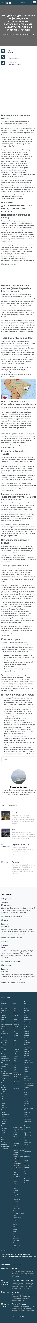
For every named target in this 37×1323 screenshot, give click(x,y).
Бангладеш (4, 1040)
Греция (3, 1130)
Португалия (27, 1119)
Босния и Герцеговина (4, 1063)
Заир (14, 1008)
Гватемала (4, 1110)
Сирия (14, 1179)
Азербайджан (5, 1008)
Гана (2, 1105)
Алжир (3, 1015)
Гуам (2, 1135)
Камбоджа (16, 1054)
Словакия (15, 1181)
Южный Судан (28, 1176)
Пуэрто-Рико (27, 1121)
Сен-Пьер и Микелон (18, 1159)
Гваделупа (4, 1107)
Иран (14, 1031)
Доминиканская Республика (5, 1147)
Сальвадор (16, 1143)
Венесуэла (4, 1089)
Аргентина (4, 1026)
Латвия (26, 1006)
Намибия (26, 1067)
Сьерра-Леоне (16, 1195)
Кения (14, 1063)
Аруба (3, 1031)
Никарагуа (27, 1081)
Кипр (14, 1065)
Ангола (3, 1019)
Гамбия (3, 1103)
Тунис (14, 1215)
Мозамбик (27, 1055)
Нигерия (26, 1076)
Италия (15, 1040)
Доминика (4, 1144)
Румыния (15, 1139)
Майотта (26, 1033)
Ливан (26, 1013)
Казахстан (16, 1051)
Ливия (26, 1015)
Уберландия (6, 905)
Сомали (15, 1186)
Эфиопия (26, 1167)
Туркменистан (17, 1217)
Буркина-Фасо (5, 1075)
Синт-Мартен (16, 1176)
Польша (26, 1117)
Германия (4, 1117)
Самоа (14, 1145)
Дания (3, 1139)
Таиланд (15, 1202)
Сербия (15, 1172)
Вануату (3, 1085)
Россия (15, 1134)
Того (14, 1211)
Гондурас (3, 1121)
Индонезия (16, 1024)
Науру (26, 1069)
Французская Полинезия (16, 1246)
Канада (15, 1058)
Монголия (27, 1060)
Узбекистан (16, 1227)
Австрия (3, 1006)
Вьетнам (3, 1091)
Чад (25, 1140)
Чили (25, 1147)
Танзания (15, 1206)
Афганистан (4, 1033)
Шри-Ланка (27, 1156)
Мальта (26, 1045)
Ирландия (15, 1033)
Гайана (3, 1101)
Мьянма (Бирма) (28, 1062)
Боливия (3, 1056)
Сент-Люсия (16, 1170)
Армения (3, 1029)
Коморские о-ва (17, 1074)
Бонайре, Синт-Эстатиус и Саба (5, 1059)
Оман (25, 1094)
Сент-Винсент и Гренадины (17, 1164)
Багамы (3, 1038)
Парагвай (27, 1112)
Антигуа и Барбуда (6, 1024)
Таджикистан (16, 1199)
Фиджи (15, 1236)
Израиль (15, 1019)
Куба (14, 1083)
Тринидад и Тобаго (18, 1213)
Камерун (15, 1056)
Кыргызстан (16, 1088)
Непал (26, 1071)
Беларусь (3, 1045)
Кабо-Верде (16, 1049)
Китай (14, 1067)
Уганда (15, 1224)
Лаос (25, 1003)
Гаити (2, 1098)
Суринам (15, 1190)
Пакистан (27, 1099)
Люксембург (27, 1022)
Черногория (27, 1142)
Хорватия (27, 1127)
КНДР (14, 1070)
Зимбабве (15, 1015)
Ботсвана (3, 1066)
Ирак (14, 1029)
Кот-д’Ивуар (16, 1081)
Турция (15, 1220)
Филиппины (16, 1238)
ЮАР (25, 1173)
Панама (26, 1106)
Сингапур (15, 1174)
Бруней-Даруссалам (6, 1073)
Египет (14, 1003)
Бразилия (10, 52)
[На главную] (6, 2)
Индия (14, 1022)
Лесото (26, 1008)
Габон (2, 1096)
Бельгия (3, 1049)
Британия (3, 1071)
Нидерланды (27, 1078)
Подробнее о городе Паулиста (11, 938)
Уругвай (15, 1231)
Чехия (26, 1144)
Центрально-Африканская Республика (28, 1133)
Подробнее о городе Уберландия (12, 916)
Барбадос (4, 1042)
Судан (14, 1188)
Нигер (25, 1074)
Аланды (3, 1010)
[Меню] (34, 2)
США (14, 1192)
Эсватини (27, 1163)
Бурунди (3, 1078)
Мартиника (27, 1047)
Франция (15, 1243)
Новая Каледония (29, 1085)
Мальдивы (27, 1042)
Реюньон (15, 1132)
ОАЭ (25, 1092)
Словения (15, 1183)
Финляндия (16, 1240)
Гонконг (3, 1123)
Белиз (2, 1047)
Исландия (15, 1035)
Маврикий (27, 1026)
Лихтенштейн (27, 1019)
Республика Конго (18, 1127)
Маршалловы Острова (28, 1050)
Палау (26, 1101)
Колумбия (15, 1072)
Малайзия (27, 1038)
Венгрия (3, 1087)
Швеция (26, 1154)
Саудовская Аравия (18, 1150)
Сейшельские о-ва (18, 1156)
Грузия (3, 1132)
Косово (15, 1076)
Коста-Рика (16, 1079)
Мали (25, 1040)
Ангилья (3, 1017)
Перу (25, 1114)
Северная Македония (16, 1153)
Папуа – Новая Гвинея (28, 1109)
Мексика (26, 1053)
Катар (14, 1060)
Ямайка (26, 1180)
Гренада (3, 1126)
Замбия (15, 1010)
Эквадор (26, 1160)
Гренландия (4, 1128)
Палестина (27, 1103)
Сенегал (15, 1161)
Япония (26, 1183)
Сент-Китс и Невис (18, 1167)
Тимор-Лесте (16, 1208)
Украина (15, 1229)
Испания (15, 1038)
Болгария (3, 1054)
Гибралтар (4, 1119)
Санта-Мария (6, 971)
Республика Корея (18, 1130)
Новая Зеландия (29, 1083)
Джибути (3, 1142)
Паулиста (5, 926)
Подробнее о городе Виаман (11, 961)
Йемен (14, 1045)
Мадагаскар (27, 1031)
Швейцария (27, 1151)
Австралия (4, 1003)
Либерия (26, 1010)
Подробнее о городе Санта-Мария (13, 983)
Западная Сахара (18, 1013)
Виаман (4, 948)
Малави (26, 1035)
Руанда (15, 1136)
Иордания (15, 1026)
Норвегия (27, 1087)
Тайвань (15, 1204)
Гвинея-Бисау (5, 1114)
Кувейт (15, 1086)
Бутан (2, 1080)
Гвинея (3, 1112)
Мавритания (27, 1029)
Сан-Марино (16, 1148)
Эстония (26, 1165)
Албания (3, 1013)
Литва (26, 1017)
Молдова (27, 1058)
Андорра (3, 1022)
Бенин (3, 1051)
